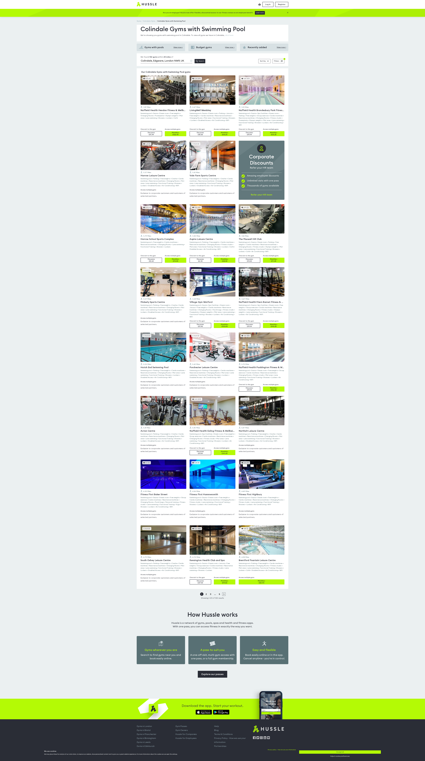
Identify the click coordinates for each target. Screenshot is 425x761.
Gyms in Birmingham (146, 738)
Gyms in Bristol (144, 730)
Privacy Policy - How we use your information (230, 740)
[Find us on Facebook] (254, 738)
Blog (216, 730)
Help (216, 726)
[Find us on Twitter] (257, 738)
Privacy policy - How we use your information (282, 749)
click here (229, 35)
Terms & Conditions (223, 734)
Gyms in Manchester (146, 734)
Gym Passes (181, 726)
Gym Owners (181, 730)
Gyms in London (144, 726)
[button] (163, 105)
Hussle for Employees (186, 738)
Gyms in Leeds (144, 742)
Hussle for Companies (186, 734)
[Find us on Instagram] (261, 738)
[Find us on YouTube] (268, 738)
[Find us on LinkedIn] (265, 738)
